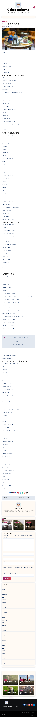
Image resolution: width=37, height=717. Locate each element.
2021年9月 (4, 643)
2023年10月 (4, 612)
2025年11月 (4, 592)
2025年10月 (4, 594)
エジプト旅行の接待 (10, 24)
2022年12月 (4, 620)
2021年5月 (4, 653)
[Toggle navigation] (2, 7)
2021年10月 (4, 640)
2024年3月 (4, 607)
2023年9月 (4, 615)
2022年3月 (4, 630)
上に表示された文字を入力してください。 (10, 573)
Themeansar (4, 714)
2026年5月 (4, 587)
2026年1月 (4, 589)
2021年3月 (4, 658)
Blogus (15, 713)
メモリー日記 (4, 21)
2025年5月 (4, 599)
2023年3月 (4, 617)
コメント (5, 537)
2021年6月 (4, 650)
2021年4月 (4, 655)
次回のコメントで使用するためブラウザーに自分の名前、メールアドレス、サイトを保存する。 (18, 568)
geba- (7, 26)
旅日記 (5, 690)
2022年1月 (4, 635)
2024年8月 (4, 604)
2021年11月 (4, 638)
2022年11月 (4, 622)
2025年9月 (4, 597)
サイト (4, 561)
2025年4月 (4, 602)
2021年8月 (4, 645)
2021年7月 (4, 648)
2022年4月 (4, 627)
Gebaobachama (18, 10)
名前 (4, 552)
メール (4, 556)
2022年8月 (4, 625)
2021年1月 (4, 663)
